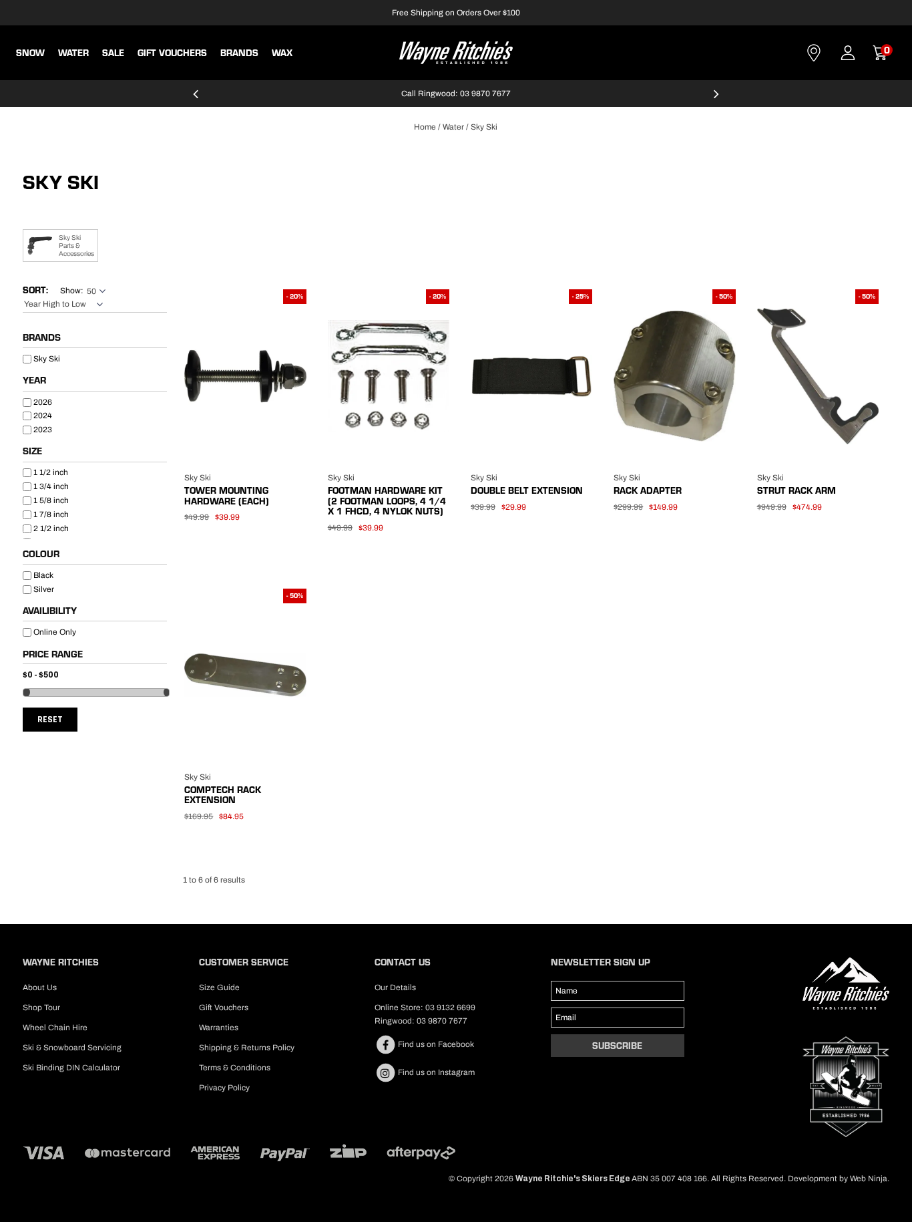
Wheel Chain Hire (55, 1028)
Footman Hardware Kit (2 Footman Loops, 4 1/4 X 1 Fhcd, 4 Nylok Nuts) (387, 500)
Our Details (395, 987)
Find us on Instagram (435, 1072)
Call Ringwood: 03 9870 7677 (456, 94)
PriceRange (95, 656)
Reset (50, 720)
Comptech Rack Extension (222, 795)
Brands (42, 338)
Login (848, 52)
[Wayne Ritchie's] (456, 51)
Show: (71, 291)
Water (73, 53)
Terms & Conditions (234, 1068)
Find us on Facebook (435, 1044)
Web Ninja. (869, 1179)
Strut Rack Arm (796, 490)
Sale (113, 53)
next (716, 100)
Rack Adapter (648, 490)
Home (425, 127)
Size (32, 451)
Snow (30, 53)
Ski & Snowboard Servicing (72, 1048)
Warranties (218, 1028)
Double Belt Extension (527, 490)
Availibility (50, 611)
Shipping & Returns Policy (246, 1048)
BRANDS (239, 53)
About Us (40, 987)
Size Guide (219, 987)
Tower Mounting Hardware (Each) (226, 495)
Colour (41, 554)
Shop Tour (41, 1008)
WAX (282, 53)
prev (195, 100)
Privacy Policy (224, 1088)
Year (34, 380)
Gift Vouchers (172, 53)
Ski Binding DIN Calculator (71, 1068)
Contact (814, 53)
